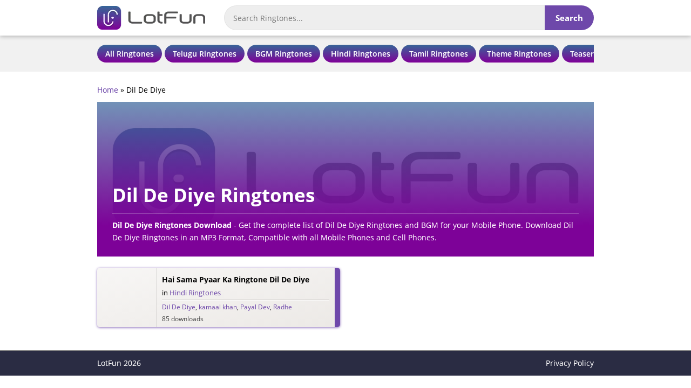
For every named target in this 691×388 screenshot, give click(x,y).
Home (107, 90)
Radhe (282, 306)
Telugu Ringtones (204, 53)
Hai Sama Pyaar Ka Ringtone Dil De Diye (235, 279)
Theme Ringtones (519, 53)
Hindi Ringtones (360, 53)
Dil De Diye (178, 306)
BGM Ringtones (283, 53)
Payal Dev (255, 306)
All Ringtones (129, 53)
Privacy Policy (570, 363)
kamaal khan (218, 306)
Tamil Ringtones (438, 53)
